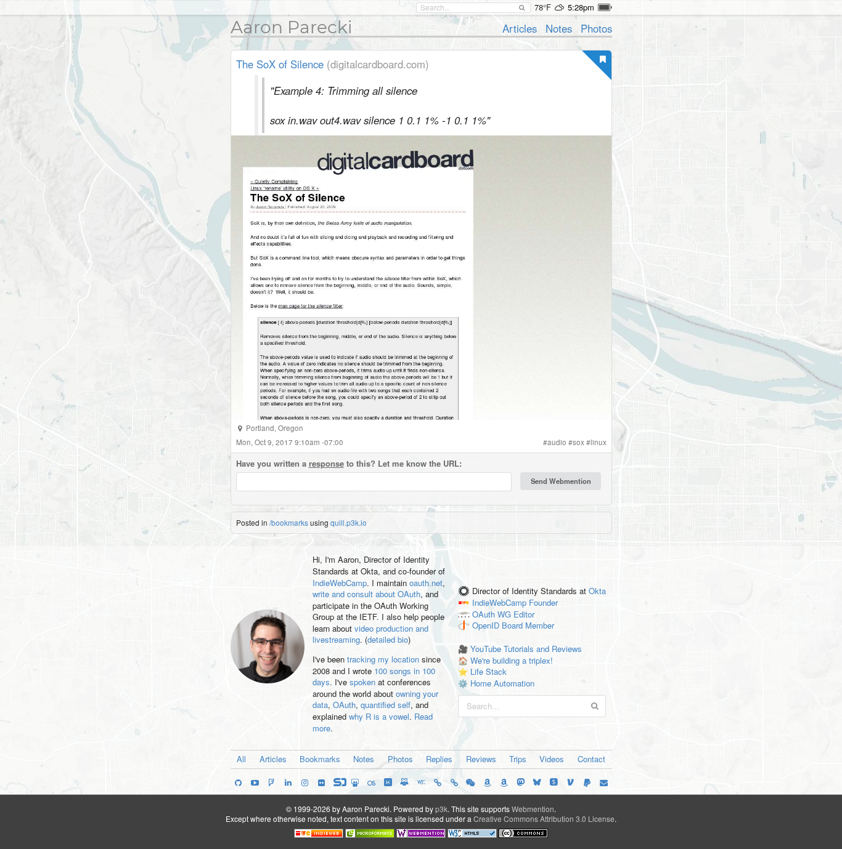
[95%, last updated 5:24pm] (605, 7)
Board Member (528, 626)
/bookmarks (288, 522)
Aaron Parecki (292, 27)
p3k (441, 808)
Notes (559, 28)
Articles (519, 28)
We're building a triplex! (511, 660)
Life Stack (488, 671)
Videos (551, 759)
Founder (543, 602)
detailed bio (387, 639)
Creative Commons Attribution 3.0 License (544, 818)
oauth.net (426, 583)
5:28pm (581, 7)
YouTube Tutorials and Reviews (526, 648)
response (326, 463)
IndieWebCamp (340, 583)
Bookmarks (320, 759)
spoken (362, 682)
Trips (517, 759)
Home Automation (502, 683)
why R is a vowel (379, 716)
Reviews (481, 759)
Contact (591, 759)
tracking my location (383, 659)
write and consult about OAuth (366, 594)
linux (599, 442)
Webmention (533, 808)
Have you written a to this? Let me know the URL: (349, 463)
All (241, 759)
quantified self (386, 704)
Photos (596, 28)
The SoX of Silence (280, 64)
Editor (523, 614)
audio (556, 442)
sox (578, 442)
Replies (439, 759)
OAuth (344, 704)
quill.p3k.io (348, 522)
